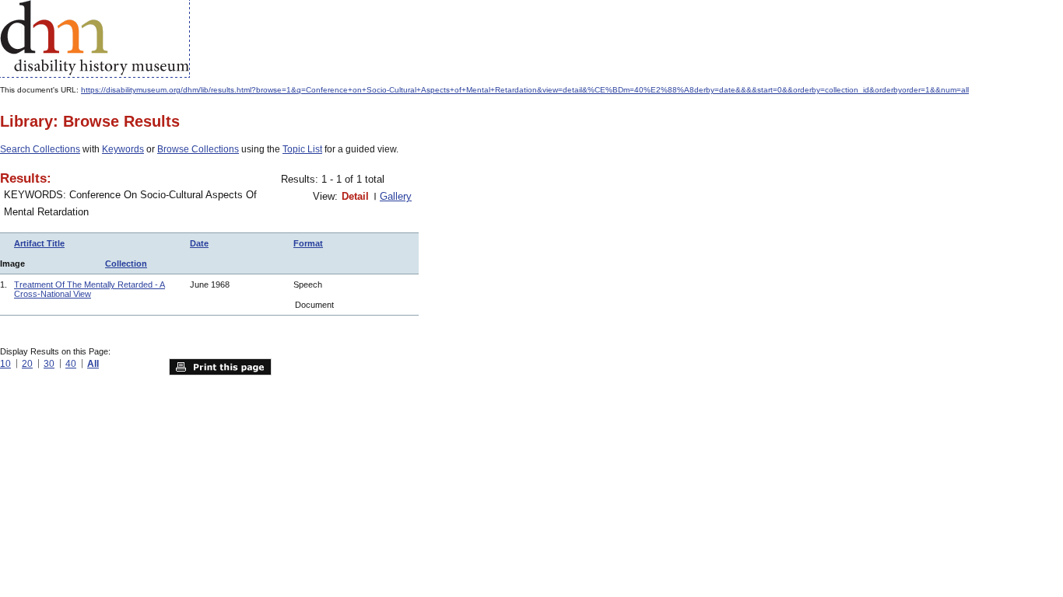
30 (49, 363)
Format (308, 243)
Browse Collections (198, 149)
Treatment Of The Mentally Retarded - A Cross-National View (89, 289)
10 (5, 363)
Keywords (123, 149)
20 (27, 363)
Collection (126, 263)
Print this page (220, 366)
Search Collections (40, 149)
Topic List (302, 149)
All (93, 363)
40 (70, 363)
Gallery (396, 196)
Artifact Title (39, 243)
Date (199, 243)
